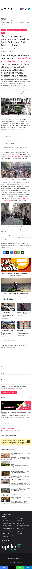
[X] (7, 252)
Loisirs (20, 30)
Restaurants (19, 530)
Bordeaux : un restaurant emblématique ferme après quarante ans (18, 499)
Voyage (4, 536)
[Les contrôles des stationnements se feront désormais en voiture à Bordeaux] (8, 307)
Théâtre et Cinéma (7, 535)
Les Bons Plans (6, 525)
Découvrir (9, 27)
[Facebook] (4, 252)
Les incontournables (21, 525)
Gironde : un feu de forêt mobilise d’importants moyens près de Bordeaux (18, 463)
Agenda (19, 518)
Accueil (4, 27)
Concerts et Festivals (12, 30)
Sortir (3, 32)
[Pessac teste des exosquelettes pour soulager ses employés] (24, 325)
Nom (2, 366)
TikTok (26, 9)
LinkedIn (29, 9)
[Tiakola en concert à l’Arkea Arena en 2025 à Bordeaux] (24, 307)
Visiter (18, 535)
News (25, 30)
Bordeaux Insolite (7, 522)
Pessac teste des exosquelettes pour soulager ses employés (23, 332)
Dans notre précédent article (13, 156)
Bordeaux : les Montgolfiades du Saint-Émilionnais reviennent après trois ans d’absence (18, 489)
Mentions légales (11, 558)
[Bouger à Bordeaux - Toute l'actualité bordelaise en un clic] (8, 9)
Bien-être (19, 520)
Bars (4, 520)
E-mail (3, 373)
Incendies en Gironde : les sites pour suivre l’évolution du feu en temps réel (18, 472)
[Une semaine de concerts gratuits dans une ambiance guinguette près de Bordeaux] (8, 325)
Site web (3, 379)
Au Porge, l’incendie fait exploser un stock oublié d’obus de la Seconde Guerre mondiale (18, 481)
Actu (4, 518)
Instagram (23, 9)
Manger (18, 526)
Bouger (14, 27)
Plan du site (18, 558)
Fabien (4, 48)
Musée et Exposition (7, 528)
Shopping (5, 531)
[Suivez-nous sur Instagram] (28, 441)
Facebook (21, 9)
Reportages (5, 530)
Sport (18, 533)
